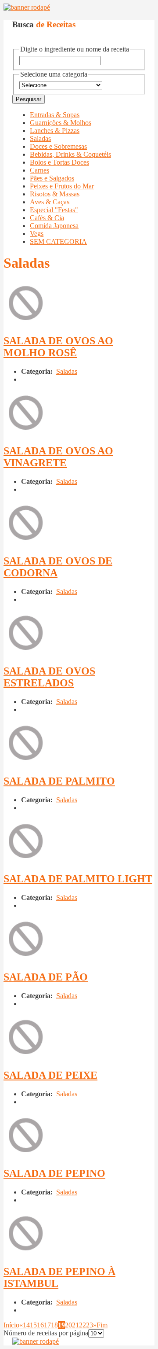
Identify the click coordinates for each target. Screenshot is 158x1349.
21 (75, 1325)
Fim (102, 1325)
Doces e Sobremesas (58, 146)
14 (26, 1325)
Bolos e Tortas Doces (59, 162)
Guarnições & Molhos (60, 122)
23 (89, 1325)
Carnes (39, 170)
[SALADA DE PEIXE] (25, 1056)
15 (33, 1325)
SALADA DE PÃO (46, 977)
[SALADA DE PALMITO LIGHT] (25, 860)
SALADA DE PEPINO (54, 1173)
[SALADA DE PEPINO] (25, 1154)
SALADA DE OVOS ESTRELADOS (49, 677)
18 (54, 1325)
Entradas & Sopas (54, 114)
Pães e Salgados (52, 178)
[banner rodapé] (27, 7)
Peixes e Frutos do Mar (62, 186)
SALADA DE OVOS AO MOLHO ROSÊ (58, 346)
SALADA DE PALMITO (59, 781)
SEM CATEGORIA (58, 241)
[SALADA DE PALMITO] (25, 762)
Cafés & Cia (47, 217)
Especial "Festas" (54, 210)
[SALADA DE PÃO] (25, 958)
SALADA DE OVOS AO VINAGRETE (58, 456)
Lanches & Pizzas (54, 130)
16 (40, 1325)
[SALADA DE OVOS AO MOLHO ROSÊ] (25, 322)
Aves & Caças (49, 202)
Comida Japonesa (54, 225)
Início (11, 1325)
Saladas (40, 138)
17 (47, 1325)
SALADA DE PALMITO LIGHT (78, 879)
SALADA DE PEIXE (50, 1075)
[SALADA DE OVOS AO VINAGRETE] (25, 432)
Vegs (36, 233)
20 (68, 1325)
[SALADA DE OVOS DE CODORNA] (25, 542)
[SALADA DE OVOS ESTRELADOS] (25, 652)
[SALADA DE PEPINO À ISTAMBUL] (25, 1253)
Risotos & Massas (54, 194)
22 (82, 1325)
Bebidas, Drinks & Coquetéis (70, 154)
